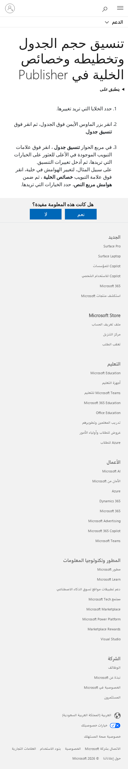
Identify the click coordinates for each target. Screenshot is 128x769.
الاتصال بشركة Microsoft (103, 748)
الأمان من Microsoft (106, 481)
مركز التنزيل (112, 334)
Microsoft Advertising (104, 520)
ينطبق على (110, 89)
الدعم (117, 22)
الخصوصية (73, 748)
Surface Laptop (109, 256)
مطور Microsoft (109, 569)
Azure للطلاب (110, 442)
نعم (81, 214)
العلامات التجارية (24, 748)
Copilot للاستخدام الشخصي (101, 276)
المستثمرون (112, 697)
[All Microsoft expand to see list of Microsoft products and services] (120, 8)
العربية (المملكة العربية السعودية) (86, 715)
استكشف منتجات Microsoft (101, 295)
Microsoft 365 (110, 285)
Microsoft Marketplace (103, 609)
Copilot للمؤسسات (107, 266)
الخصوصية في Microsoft (102, 687)
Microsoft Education (105, 373)
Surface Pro (112, 246)
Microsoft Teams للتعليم (103, 392)
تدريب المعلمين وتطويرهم (101, 422)
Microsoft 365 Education (102, 402)
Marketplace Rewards (104, 629)
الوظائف (114, 667)
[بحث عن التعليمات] (106, 8)
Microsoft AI (111, 471)
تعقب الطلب (111, 344)
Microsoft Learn (109, 579)
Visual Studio (111, 639)
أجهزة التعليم (111, 382)
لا (45, 214)
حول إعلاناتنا (112, 758)
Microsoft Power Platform (101, 619)
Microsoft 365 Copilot (104, 530)
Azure (116, 491)
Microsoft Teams (108, 540)
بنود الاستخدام (50, 748)
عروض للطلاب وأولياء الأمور (100, 432)
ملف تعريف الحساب (106, 324)
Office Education (108, 412)
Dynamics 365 (110, 501)
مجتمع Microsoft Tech (105, 599)
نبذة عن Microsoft (107, 677)
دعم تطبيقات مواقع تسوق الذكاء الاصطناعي (89, 589)
